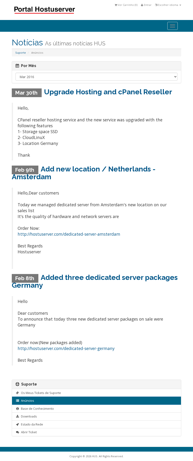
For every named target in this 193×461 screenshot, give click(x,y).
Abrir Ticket (28, 432)
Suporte (20, 52)
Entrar (147, 5)
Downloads (28, 416)
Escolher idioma (168, 5)
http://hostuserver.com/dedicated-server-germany (66, 348)
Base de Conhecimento (37, 408)
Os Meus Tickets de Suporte (40, 393)
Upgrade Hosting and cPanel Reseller (108, 92)
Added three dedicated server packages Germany (95, 281)
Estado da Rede (31, 424)
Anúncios (27, 400)
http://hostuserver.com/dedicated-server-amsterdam (69, 234)
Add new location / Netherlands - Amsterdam (84, 173)
